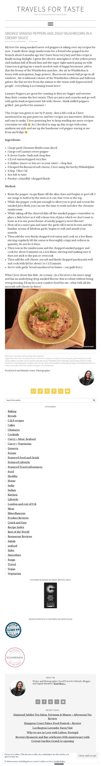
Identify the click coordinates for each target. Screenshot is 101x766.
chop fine (48, 358)
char (19, 358)
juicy (89, 358)
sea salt (40, 363)
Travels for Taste (51, 9)
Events (12, 453)
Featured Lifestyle (19, 462)
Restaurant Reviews (20, 536)
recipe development (20, 363)
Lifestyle (13, 499)
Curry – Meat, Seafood (22, 439)
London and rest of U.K (22, 504)
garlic (70, 358)
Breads (12, 416)
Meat (11, 508)
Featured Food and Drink (23, 457)
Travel (12, 564)
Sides (11, 550)
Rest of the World (18, 531)
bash (15, 358)
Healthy (13, 476)
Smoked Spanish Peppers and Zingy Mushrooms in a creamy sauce (48, 35)
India (11, 485)
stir (42, 365)
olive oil (26, 361)
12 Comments (33, 41)
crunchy (55, 358)
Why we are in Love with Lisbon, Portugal (52, 732)
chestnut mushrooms (37, 358)
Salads (11, 541)
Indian (12, 490)
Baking (12, 411)
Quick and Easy (22, 356)
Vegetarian (40, 356)
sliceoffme (56, 363)
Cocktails (13, 434)
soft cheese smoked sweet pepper (29, 365)
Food (14, 356)
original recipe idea (36, 361)
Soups (11, 559)
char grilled (26, 358)
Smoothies (14, 555)
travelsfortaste (49, 365)
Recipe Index (32, 356)
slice (50, 363)
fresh (66, 358)
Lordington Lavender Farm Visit (52, 728)
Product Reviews (18, 518)
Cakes (11, 425)
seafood (12, 545)
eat (63, 358)
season (46, 363)
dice (59, 358)
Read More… (60, 683)
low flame (20, 361)
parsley (45, 361)
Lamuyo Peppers (10, 361)
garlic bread (77, 358)
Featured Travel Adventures (25, 467)
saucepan (30, 363)
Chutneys (14, 430)
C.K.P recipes (16, 420)
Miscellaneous (16, 513)
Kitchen (12, 494)
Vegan (11, 569)
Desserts (13, 448)
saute (36, 363)
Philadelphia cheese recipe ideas (58, 361)
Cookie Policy (59, 761)
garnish (84, 358)
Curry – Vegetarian (19, 443)
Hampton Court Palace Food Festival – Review (52, 723)
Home (12, 480)
